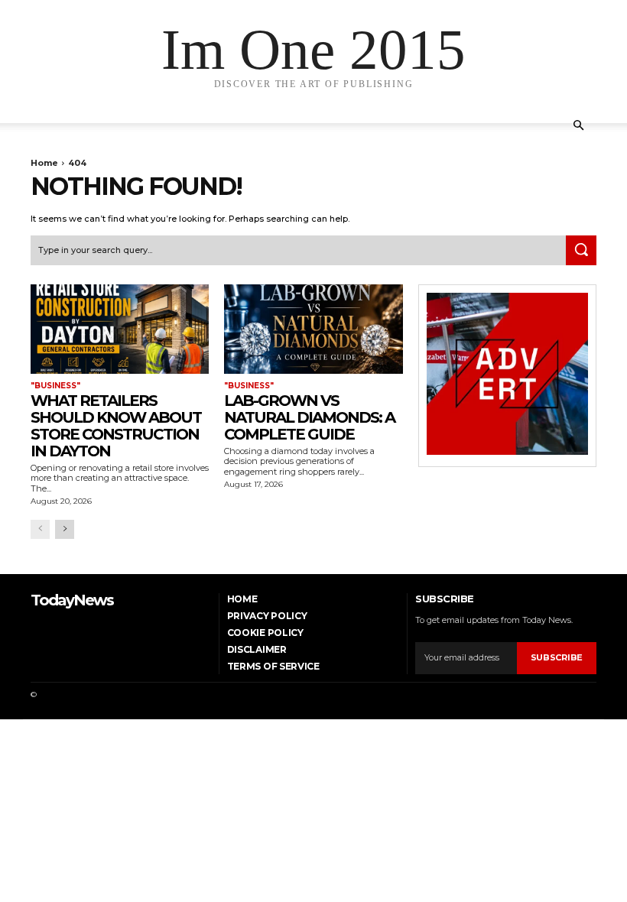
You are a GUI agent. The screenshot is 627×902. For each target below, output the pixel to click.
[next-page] (64, 529)
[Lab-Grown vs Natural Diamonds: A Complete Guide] (313, 329)
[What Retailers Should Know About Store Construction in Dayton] (120, 329)
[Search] (581, 250)
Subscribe (557, 657)
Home (44, 162)
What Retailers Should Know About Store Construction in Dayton (116, 425)
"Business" (55, 386)
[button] (578, 125)
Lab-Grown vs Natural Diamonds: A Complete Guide (309, 417)
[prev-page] (40, 529)
